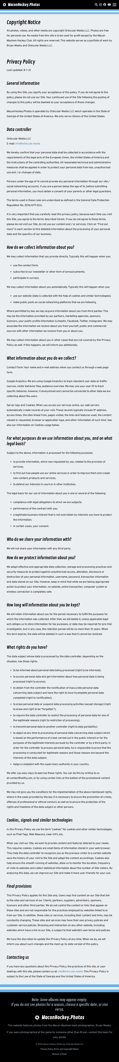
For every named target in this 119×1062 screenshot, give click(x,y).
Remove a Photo (59, 1054)
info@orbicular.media (27, 144)
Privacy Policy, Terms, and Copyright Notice (60, 1049)
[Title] (96, 4)
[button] (114, 5)
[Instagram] (100, 4)
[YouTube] (109, 4)
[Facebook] (104, 4)
